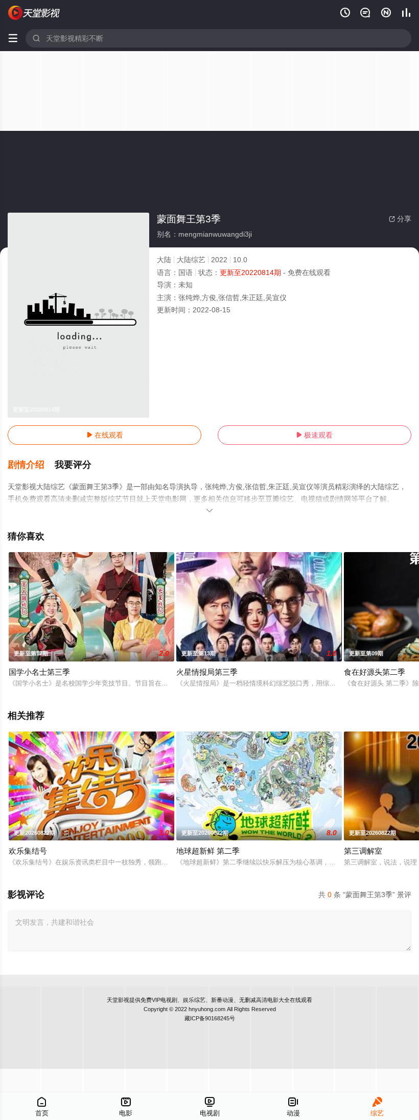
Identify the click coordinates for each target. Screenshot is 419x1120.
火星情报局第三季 (207, 672)
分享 (400, 219)
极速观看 (314, 435)
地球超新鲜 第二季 (208, 851)
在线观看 (104, 435)
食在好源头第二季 (374, 672)
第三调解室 (363, 851)
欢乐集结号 (28, 851)
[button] (31, 465)
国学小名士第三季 (39, 672)
